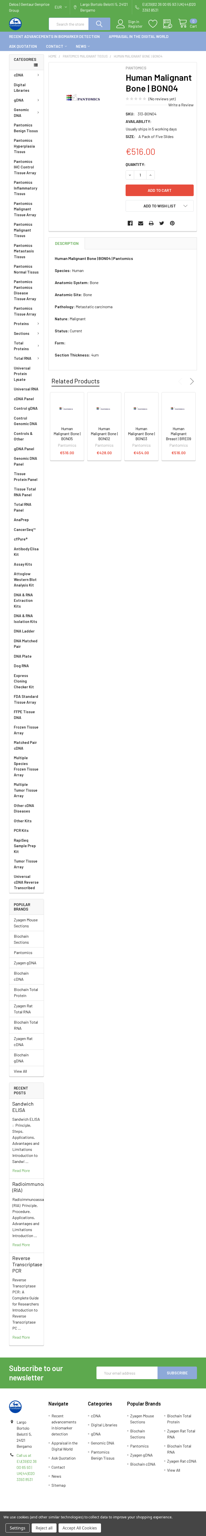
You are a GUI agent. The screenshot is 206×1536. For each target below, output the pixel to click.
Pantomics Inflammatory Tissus (25, 188)
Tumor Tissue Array (25, 864)
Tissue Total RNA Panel (25, 492)
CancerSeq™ (25, 529)
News (81, 46)
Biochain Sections (21, 939)
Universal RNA (26, 389)
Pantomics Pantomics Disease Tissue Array (25, 290)
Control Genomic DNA (25, 421)
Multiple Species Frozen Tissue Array (26, 766)
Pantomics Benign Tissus (26, 128)
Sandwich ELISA (23, 1107)
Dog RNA (21, 665)
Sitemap (59, 1485)
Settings (17, 1528)
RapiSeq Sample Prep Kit (25, 846)
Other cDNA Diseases (24, 808)
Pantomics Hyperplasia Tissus (24, 146)
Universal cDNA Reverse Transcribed (26, 882)
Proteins (21, 323)
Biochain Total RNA (26, 1025)
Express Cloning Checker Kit (24, 681)
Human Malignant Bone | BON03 (141, 433)
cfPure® (21, 539)
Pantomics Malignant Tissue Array (25, 209)
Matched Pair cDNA (25, 745)
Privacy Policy (173, 1509)
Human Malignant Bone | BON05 (67, 433)
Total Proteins (21, 346)
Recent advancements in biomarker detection (54, 36)
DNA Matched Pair (25, 644)
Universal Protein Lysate (22, 374)
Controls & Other (23, 436)
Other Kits (23, 821)
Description (67, 243)
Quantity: (135, 164)
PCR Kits (21, 830)
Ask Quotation (23, 46)
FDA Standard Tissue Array (26, 699)
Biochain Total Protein (26, 992)
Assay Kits (23, 564)
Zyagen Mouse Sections (26, 922)
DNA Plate (23, 656)
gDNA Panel (24, 448)
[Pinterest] (172, 223)
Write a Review (181, 104)
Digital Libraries (21, 87)
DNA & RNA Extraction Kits (23, 600)
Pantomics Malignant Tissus (23, 230)
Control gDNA (26, 408)
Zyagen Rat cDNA (23, 1041)
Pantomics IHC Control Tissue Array (25, 167)
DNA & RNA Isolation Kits (25, 618)
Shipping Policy (79, 1509)
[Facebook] (130, 223)
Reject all (44, 1528)
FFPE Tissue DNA (24, 714)
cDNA (18, 75)
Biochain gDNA (21, 1057)
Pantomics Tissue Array (25, 311)
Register (135, 26)
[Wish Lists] (155, 24)
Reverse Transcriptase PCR (27, 1264)
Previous (181, 381)
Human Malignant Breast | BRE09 (178, 433)
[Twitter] (161, 223)
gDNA (19, 100)
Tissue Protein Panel (25, 476)
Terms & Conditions (32, 1509)
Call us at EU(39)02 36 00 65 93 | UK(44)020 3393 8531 (27, 1467)
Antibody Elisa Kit (26, 552)
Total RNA (22, 358)
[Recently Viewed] (170, 24)
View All (20, 1071)
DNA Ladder (24, 631)
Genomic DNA (21, 112)
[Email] (140, 223)
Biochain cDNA (21, 976)
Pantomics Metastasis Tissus (24, 251)
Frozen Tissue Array (26, 730)
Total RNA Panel (22, 507)
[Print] (151, 223)
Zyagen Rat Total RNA (23, 1008)
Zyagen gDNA (25, 962)
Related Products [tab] (75, 381)
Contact (54, 46)
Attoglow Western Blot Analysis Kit (25, 579)
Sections (21, 333)
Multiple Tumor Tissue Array (25, 790)
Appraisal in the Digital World (139, 36)
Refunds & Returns (126, 1509)
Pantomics (23, 952)
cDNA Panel (24, 398)
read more (21, 1170)
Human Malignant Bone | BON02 (104, 433)
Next (191, 381)
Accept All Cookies (80, 1528)
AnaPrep (21, 519)
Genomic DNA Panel (25, 461)
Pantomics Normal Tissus (26, 269)
